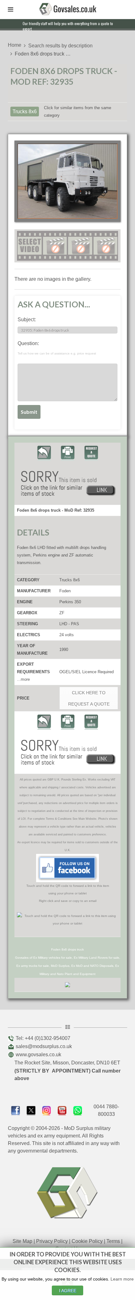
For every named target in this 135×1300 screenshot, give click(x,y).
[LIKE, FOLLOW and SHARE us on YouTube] (62, 1110)
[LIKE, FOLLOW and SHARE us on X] (31, 1110)
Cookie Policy (87, 1241)
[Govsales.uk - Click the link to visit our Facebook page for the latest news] (67, 867)
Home (14, 45)
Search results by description (60, 45)
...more (23, 679)
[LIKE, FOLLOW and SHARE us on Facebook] (15, 1110)
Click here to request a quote (89, 698)
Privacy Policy (52, 1241)
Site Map (22, 1241)
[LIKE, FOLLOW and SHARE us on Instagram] (46, 1110)
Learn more (122, 1278)
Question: (57, 348)
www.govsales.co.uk (38, 1054)
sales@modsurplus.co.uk (44, 1046)
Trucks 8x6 (25, 111)
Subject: (27, 319)
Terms (113, 1241)
